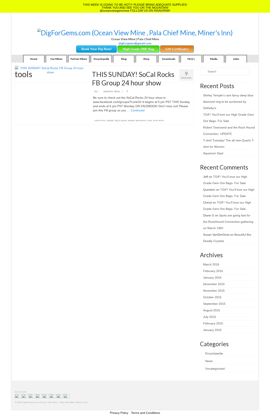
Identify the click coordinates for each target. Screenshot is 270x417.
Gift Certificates (177, 49)
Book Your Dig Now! (96, 49)
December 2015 (214, 284)
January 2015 (212, 330)
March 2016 (211, 264)
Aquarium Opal (213, 153)
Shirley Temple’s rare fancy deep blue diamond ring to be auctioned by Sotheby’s (228, 102)
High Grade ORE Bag (138, 49)
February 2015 (213, 323)
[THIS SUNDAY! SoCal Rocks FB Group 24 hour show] (50, 70)
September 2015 (214, 303)
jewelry (131, 120)
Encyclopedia (214, 353)
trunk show (158, 120)
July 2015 (209, 317)
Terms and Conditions (145, 412)
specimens (141, 120)
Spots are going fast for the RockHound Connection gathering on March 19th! (228, 222)
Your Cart (51, 23)
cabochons (99, 120)
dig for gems (121, 120)
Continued (137, 110)
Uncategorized (215, 368)
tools (149, 120)
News (117, 91)
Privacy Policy (119, 412)
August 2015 (211, 310)
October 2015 (212, 297)
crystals (109, 120)
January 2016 (212, 277)
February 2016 (213, 271)
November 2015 (214, 290)
